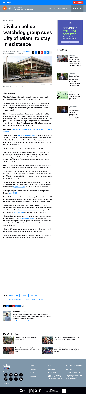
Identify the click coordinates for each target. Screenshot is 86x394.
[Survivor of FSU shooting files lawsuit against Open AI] (8, 340)
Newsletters (51, 369)
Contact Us (33, 369)
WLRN (70, 92)
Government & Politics (73, 107)
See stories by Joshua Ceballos (23, 321)
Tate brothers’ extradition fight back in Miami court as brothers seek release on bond (27, 349)
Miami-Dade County (15, 299)
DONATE (79, 2)
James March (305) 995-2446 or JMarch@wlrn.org (74, 376)
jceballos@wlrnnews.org (27, 318)
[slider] (12, 8)
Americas (72, 55)
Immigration (72, 73)
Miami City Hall (30, 299)
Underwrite (33, 376)
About (32, 365)
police (41, 299)
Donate (32, 373)
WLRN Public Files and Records (74, 365)
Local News (33, 295)
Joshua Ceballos (24, 51)
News (24, 295)
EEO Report (69, 369)
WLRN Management (71, 378)
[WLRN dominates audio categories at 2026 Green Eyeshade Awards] (62, 95)
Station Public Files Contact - (73, 372)
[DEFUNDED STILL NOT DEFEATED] (70, 32)
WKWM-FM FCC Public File (55, 378)
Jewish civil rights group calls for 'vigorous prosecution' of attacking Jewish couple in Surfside (66, 349)
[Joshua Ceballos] (7, 316)
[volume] (9, 8)
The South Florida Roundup (26, 135)
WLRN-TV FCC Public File (54, 375)
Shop (49, 365)
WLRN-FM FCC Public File (54, 376)
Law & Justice (8, 20)
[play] (4, 8)
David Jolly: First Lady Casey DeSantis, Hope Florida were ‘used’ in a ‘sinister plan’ (74, 114)
